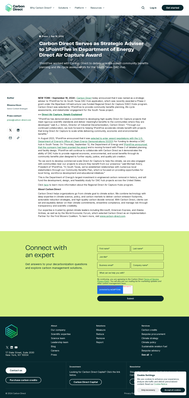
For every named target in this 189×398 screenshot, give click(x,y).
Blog (53, 346)
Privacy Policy (130, 393)
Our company (58, 329)
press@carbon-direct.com (19, 120)
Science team (58, 338)
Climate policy (149, 342)
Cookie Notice (160, 384)
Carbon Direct (84, 98)
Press (54, 354)
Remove (100, 338)
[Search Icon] (143, 8)
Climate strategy (150, 338)
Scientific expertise (61, 334)
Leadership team (59, 342)
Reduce (100, 334)
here (46, 184)
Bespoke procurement (153, 334)
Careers (55, 350)
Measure (100, 329)
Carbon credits (149, 329)
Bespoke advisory (151, 350)
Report (99, 342)
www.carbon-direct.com (112, 216)
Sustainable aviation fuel (154, 346)
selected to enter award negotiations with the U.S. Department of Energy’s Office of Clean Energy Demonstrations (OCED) (90, 140)
